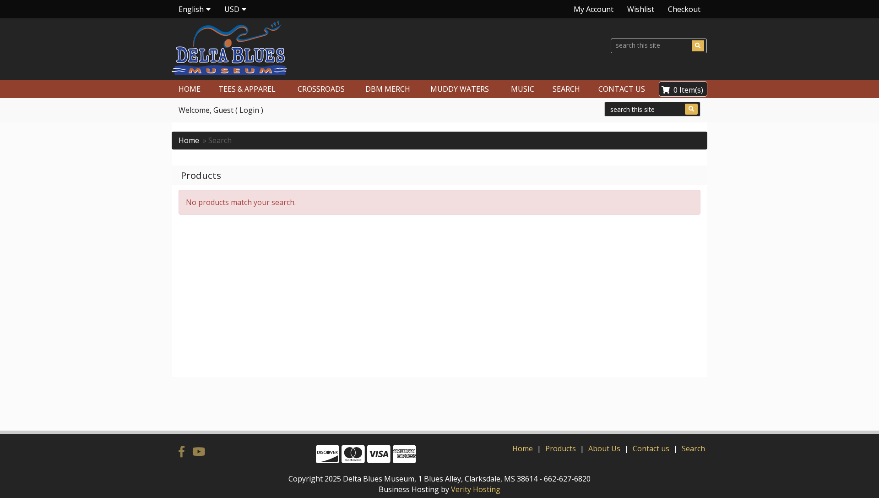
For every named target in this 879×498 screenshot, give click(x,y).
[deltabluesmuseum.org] (302, 48)
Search (693, 448)
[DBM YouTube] (198, 451)
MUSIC (522, 89)
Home (189, 140)
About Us (604, 448)
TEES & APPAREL (247, 89)
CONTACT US (621, 89)
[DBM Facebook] (183, 451)
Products (560, 448)
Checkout (684, 9)
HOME (190, 89)
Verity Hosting (475, 489)
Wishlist (640, 9)
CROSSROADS (321, 89)
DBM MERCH (387, 89)
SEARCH (566, 89)
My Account (593, 9)
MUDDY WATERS (459, 89)
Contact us (651, 448)
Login (249, 110)
